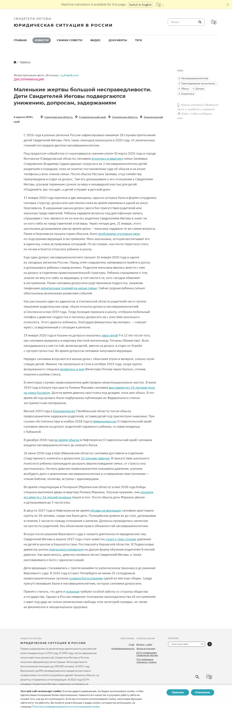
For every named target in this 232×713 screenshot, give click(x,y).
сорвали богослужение (86, 578)
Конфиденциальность (122, 648)
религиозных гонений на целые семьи (69, 288)
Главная (20, 40)
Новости (42, 40)
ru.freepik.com (69, 75)
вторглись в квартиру (107, 159)
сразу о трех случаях (121, 539)
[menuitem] (20, 40)
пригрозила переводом (66, 549)
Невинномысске (104, 421)
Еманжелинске (64, 411)
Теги (138, 40)
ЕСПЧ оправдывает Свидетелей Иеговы (147, 654)
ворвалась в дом (72, 369)
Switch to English (140, 4)
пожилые (72, 592)
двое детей (110, 335)
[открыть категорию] (209, 644)
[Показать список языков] (160, 4)
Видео (95, 40)
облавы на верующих (105, 510)
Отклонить (202, 692)
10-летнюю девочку (95, 458)
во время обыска (67, 440)
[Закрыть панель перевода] (227, 4)
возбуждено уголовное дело (119, 234)
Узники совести (69, 40)
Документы (118, 40)
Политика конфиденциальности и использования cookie (66, 706)
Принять (178, 692)
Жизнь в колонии (145, 648)
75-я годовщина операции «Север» (146, 660)
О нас (131, 644)
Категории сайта (179, 644)
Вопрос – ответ (144, 644)
